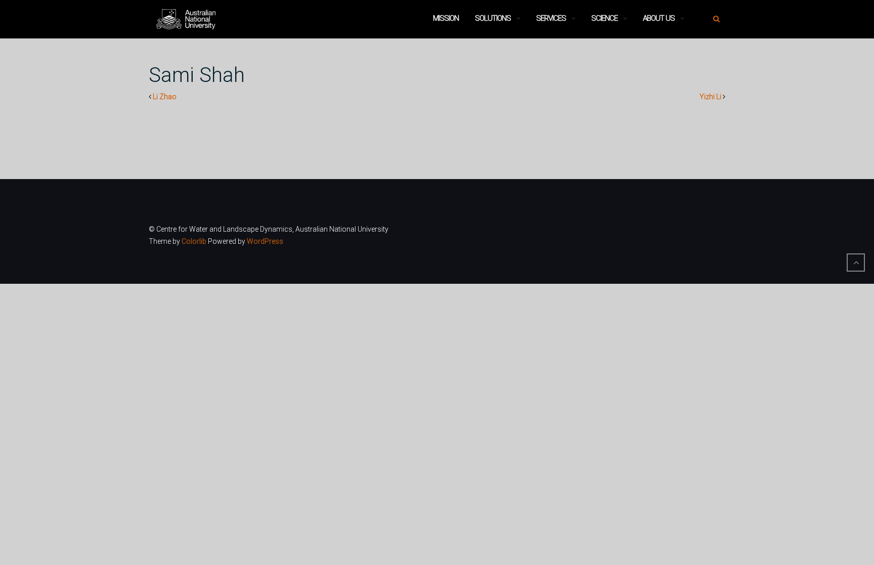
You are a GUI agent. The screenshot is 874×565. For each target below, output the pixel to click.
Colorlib (194, 241)
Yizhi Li (710, 97)
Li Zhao (165, 97)
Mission (446, 18)
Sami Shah (197, 75)
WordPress (265, 241)
